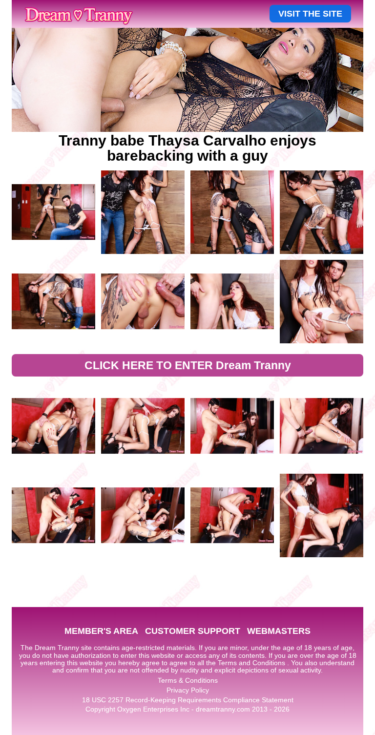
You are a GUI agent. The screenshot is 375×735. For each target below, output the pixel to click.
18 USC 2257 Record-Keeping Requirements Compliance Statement (187, 700)
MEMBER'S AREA (101, 631)
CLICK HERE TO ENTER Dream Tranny (187, 365)
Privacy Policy (188, 690)
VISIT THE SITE (310, 14)
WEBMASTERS (279, 631)
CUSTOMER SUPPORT (192, 631)
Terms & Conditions (188, 680)
